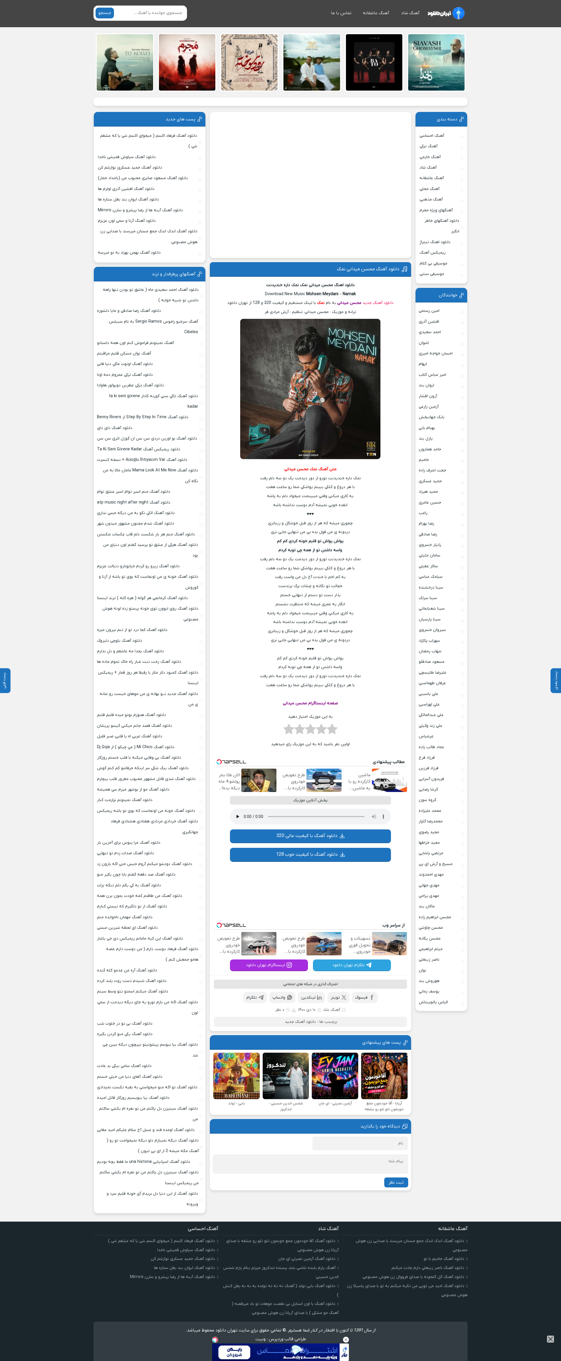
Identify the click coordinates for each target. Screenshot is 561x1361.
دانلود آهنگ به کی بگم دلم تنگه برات (129, 885)
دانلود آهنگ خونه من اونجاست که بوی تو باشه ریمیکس (146, 811)
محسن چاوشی (431, 928)
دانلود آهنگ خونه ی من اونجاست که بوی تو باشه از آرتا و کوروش (148, 582)
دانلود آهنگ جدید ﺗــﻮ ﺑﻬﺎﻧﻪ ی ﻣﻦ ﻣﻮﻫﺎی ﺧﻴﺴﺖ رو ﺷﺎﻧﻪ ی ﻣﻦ (149, 699)
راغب (423, 513)
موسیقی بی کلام (433, 263)
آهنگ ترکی (428, 146)
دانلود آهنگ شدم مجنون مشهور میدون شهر (135, 523)
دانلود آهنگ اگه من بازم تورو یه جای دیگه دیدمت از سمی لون (147, 1007)
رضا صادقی (428, 534)
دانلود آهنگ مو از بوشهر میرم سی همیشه (133, 789)
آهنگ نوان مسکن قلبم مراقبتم (124, 353)
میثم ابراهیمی (431, 949)
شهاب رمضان (430, 651)
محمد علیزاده (430, 811)
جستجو (104, 13)
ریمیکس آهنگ (433, 252)
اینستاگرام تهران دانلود (265, 965)
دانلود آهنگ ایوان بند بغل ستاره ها (128, 199)
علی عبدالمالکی (431, 715)
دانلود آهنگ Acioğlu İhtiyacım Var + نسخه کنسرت (142, 460)
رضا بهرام (426, 523)
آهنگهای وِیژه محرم (436, 210)
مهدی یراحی (429, 896)
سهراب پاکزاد (429, 641)
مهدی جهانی (429, 885)
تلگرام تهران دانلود (349, 965)
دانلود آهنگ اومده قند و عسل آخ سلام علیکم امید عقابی (146, 1130)
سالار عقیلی (428, 566)
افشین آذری (429, 321)
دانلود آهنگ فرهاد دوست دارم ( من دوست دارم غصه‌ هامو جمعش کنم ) (152, 954)
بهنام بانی (427, 428)
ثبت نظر (396, 1182)
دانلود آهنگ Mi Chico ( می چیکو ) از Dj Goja (135, 747)
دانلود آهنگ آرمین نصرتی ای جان (306, 1259)
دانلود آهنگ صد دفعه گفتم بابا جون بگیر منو (136, 874)
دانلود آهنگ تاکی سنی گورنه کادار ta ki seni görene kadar (153, 401)
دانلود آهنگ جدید (378, 303)
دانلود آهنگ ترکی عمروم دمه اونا (125, 375)
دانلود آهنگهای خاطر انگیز (442, 226)
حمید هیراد (428, 491)
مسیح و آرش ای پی (436, 864)
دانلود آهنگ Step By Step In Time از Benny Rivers (142, 417)
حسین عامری (430, 502)
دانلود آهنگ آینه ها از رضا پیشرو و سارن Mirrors (140, 210)
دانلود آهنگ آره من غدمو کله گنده (127, 970)
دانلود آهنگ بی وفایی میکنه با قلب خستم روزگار (139, 757)
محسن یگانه (430, 938)
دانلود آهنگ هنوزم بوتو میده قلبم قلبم (131, 715)
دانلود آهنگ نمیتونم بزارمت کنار (125, 800)
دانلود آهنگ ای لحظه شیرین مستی (127, 928)
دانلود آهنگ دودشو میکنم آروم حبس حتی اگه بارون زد (144, 864)
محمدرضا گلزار (431, 821)
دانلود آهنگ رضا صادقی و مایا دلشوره (129, 311)
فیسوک (361, 997)
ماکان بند (427, 906)
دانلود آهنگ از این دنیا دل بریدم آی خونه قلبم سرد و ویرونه (152, 1199)
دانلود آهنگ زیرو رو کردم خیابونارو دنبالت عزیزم (138, 566)
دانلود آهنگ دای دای (114, 428)
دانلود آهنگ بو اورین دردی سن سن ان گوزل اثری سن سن (147, 438)
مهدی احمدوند (431, 874)
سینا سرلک (428, 598)
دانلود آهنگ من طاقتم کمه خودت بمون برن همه (139, 896)
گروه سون (427, 800)
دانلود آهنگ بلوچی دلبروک (119, 641)
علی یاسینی (428, 694)
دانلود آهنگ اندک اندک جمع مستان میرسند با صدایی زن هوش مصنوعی (149, 237)
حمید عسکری (430, 481)
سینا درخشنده (431, 587)
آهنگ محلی (429, 189)
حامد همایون (430, 449)
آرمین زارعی (429, 406)
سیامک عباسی (431, 577)
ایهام (423, 364)
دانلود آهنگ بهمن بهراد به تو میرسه (129, 252)
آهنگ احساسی (432, 136)
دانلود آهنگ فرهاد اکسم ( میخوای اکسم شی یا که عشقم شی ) (148, 141)
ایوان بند (426, 385)
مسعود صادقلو (431, 662)
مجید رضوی (429, 832)
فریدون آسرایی (431, 779)
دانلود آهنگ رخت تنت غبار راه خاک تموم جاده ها (139, 662)
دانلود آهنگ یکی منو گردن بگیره (125, 1034)
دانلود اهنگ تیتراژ (435, 242)
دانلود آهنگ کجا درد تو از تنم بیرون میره (132, 630)
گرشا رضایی (428, 789)
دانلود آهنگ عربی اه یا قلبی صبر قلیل (129, 736)
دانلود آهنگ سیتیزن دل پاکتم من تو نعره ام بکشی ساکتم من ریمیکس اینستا (149, 1178)
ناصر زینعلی (429, 959)
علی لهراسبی (429, 704)
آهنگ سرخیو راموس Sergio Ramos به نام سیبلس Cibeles (153, 327)
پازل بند (426, 438)
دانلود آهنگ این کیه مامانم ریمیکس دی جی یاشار (140, 938)
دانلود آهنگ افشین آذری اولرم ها (126, 189)
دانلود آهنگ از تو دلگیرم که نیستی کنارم (132, 906)
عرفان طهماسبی (432, 683)
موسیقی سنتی (432, 274)
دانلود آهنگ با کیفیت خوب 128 (307, 854)
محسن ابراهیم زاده (435, 917)
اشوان (424, 343)
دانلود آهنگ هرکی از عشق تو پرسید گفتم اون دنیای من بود (150, 550)
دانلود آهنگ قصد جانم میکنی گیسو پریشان (134, 726)
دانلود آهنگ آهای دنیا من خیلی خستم (129, 1077)
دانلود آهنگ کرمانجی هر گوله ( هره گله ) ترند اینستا (142, 598)
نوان (422, 970)
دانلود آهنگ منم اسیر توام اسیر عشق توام (133, 491)
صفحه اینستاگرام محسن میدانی (310, 703)
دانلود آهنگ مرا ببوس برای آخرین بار (128, 842)
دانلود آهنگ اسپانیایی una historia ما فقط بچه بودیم (143, 1162)
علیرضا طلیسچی (432, 672)
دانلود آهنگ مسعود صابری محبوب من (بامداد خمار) (143, 178)
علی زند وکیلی (430, 726)
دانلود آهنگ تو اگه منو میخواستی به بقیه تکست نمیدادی (147, 1087)
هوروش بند (429, 981)
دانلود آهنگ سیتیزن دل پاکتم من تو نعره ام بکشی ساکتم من (148, 1114)
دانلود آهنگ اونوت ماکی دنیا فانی (125, 364)
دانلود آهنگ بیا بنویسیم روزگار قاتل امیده (133, 1098)
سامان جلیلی (429, 555)
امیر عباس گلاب (432, 375)
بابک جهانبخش (431, 417)
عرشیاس (426, 736)
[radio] (332, 731)
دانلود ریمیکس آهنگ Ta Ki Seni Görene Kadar (138, 449)
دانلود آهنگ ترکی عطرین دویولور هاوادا (130, 385)
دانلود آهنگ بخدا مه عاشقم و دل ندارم (130, 651)
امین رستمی (429, 311)
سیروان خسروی (432, 630)
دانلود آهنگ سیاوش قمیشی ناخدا (127, 157)
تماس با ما (341, 13)
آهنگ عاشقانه (376, 13)
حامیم (424, 460)
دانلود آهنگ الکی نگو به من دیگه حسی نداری (136, 513)
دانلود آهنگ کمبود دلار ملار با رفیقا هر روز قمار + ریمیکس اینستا (148, 678)
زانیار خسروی (430, 545)
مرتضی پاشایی (431, 853)
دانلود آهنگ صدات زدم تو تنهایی (125, 853)
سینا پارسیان (430, 619)
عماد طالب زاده (431, 747)
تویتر (335, 997)
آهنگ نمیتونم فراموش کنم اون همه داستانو (135, 343)
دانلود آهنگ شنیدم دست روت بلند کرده (132, 981)
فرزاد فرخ (427, 757)
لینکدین (308, 997)
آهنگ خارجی (430, 157)
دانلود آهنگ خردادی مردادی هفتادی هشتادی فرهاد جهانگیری (154, 827)
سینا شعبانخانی (432, 608)
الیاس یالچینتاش (433, 1002)
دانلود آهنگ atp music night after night (133, 502)
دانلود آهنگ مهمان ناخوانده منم (125, 917)
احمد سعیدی (430, 332)
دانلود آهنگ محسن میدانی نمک (368, 269)
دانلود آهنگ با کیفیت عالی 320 (306, 836)
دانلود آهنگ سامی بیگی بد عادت (124, 1066)
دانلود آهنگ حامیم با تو (444, 1259)
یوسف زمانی (429, 991)
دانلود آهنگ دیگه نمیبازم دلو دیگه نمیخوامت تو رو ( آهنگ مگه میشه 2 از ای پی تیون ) (153, 1146)
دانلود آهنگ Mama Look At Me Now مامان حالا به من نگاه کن (150, 476)
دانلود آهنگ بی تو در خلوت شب (125, 1023)
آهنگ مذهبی (431, 199)
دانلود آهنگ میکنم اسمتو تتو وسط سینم (132, 991)
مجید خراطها (429, 842)
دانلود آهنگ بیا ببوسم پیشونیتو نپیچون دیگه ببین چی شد (150, 1050)
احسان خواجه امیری (436, 353)
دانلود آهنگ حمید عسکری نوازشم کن (130, 167)
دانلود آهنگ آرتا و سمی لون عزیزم (127, 221)
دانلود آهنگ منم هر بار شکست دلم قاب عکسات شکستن (146, 534)
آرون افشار (428, 396)
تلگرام (251, 997)
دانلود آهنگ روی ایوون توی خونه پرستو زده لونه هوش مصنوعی (150, 614)
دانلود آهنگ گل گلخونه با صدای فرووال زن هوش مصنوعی (413, 1277)
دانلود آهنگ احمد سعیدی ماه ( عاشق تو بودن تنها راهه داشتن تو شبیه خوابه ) (150, 295)
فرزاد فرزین (429, 768)
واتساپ (279, 997)
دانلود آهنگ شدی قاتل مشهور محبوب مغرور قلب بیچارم (146, 779)
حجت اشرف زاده (432, 470)
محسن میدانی (349, 303)
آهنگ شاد (410, 13)
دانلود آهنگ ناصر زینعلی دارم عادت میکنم (428, 1268)
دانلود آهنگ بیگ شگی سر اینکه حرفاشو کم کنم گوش (143, 768)
